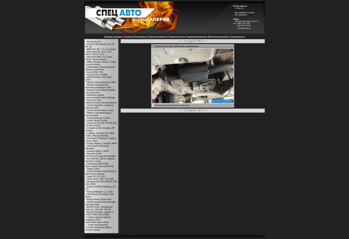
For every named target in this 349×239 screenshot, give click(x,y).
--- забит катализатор (96, 225)
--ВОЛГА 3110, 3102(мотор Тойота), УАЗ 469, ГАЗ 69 (99, 208)
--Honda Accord (93, 41)
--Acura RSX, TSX (94, 72)
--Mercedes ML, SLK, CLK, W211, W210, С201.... (98, 53)
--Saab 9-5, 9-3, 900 (95, 176)
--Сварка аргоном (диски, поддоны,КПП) (98, 218)
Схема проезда (237, 36)
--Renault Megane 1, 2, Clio (99, 191)
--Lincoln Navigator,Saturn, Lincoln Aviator (98, 228)
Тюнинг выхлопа (176, 36)
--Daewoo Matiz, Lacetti (97, 151)
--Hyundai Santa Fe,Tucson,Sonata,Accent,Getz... (101, 154)
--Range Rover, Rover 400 (98, 199)
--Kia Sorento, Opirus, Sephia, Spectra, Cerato (100, 159)
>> (204, 41)
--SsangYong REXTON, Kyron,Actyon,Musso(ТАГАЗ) (99, 165)
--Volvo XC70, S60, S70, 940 (99, 179)
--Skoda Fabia (92, 169)
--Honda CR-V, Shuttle (96, 74)
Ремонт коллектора (158, 36)
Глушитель (128, 36)
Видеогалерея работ (218, 36)
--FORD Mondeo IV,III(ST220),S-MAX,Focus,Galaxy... (101, 172)
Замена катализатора (196, 36)
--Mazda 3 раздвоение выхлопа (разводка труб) (98, 86)
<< (181, 41)
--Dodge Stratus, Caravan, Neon (101, 143)
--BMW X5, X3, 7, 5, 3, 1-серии (100, 49)
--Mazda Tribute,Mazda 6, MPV (100, 82)
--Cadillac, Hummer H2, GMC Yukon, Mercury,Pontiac (99, 134)
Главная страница (113, 36)
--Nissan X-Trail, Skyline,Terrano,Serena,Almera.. (101, 101)
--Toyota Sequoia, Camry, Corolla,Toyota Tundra (97, 119)
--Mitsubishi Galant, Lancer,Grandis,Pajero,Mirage (100, 96)
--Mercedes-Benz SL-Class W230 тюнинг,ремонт (98, 58)
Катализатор (141, 36)
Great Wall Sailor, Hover (97, 222)
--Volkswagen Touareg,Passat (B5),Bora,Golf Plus (100, 68)
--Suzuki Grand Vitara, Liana (99, 110)
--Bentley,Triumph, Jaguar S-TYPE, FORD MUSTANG (99, 213)
